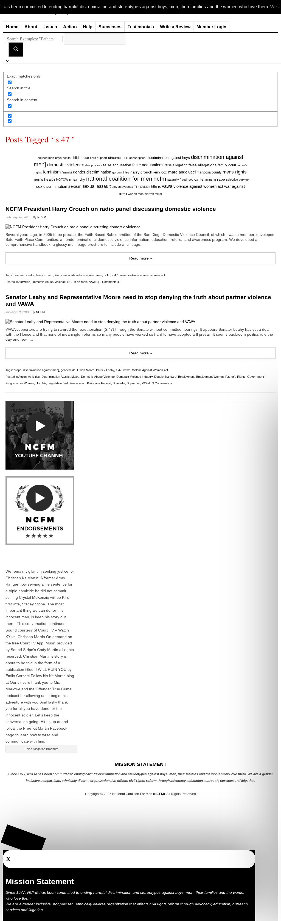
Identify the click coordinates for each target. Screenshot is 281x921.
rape (221, 179)
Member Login (211, 26)
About (30, 26)
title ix (156, 186)
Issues (50, 26)
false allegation (176, 165)
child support (98, 157)
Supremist (133, 383)
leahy (58, 275)
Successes (110, 26)
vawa (167, 186)
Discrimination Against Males (60, 376)
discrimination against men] (41, 370)
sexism (75, 186)
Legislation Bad (58, 383)
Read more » (140, 258)
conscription (137, 157)
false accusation (117, 165)
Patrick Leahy (105, 370)
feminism (52, 171)
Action (70, 26)
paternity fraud (177, 179)
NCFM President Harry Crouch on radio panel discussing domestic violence (110, 209)
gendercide (68, 370)
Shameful (119, 383)
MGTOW (62, 179)
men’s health (44, 179)
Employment (186, 376)
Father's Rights (235, 376)
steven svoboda (122, 186)
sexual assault (97, 186)
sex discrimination (51, 186)
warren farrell (153, 193)
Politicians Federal (99, 383)
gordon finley (120, 172)
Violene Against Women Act (150, 370)
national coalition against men (82, 275)
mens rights (235, 172)
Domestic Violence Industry (134, 376)
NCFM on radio (77, 281)
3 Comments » (162, 383)
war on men (136, 193)
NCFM (41, 217)
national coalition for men (119, 178)
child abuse (80, 158)
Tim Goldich (142, 186)
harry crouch (141, 172)
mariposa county (209, 172)
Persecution (77, 383)
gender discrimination (92, 172)
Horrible (41, 383)
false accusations (148, 165)
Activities (24, 281)
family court (227, 165)
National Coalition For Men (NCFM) (138, 794)
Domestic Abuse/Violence (49, 281)
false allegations (203, 165)
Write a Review (175, 26)
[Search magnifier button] (16, 49)
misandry (77, 179)
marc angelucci (182, 172)
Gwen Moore (85, 370)
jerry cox (160, 172)
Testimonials (141, 26)
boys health (63, 157)
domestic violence (65, 164)
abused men (46, 157)
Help (87, 26)
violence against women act (198, 186)
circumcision (118, 158)
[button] (23, 840)
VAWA (93, 281)
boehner (19, 275)
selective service (237, 179)
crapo (17, 370)
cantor (30, 275)
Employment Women (210, 376)
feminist (67, 172)
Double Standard (165, 376)
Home (12, 26)
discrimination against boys (168, 158)
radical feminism (202, 179)
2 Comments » (109, 281)
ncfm (159, 178)
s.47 (115, 275)
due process (93, 165)
